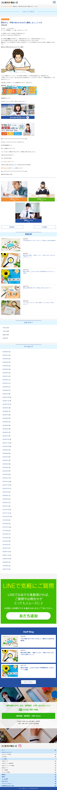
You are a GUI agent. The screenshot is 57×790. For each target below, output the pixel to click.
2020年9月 (6, 562)
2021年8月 (6, 523)
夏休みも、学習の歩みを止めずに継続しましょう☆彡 (21, 22)
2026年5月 (6, 362)
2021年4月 (6, 537)
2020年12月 (6, 551)
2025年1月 (6, 394)
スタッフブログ (5, 19)
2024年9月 (6, 408)
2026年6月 (6, 358)
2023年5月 (6, 464)
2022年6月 (6, 495)
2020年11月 (6, 555)
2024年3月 (6, 429)
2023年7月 (6, 457)
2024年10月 (6, 404)
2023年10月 (6, 446)
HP (2, 168)
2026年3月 (6, 369)
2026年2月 (6, 372)
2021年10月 (6, 516)
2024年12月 (6, 397)
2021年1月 (6, 548)
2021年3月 (6, 541)
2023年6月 (6, 460)
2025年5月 (6, 387)
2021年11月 (6, 513)
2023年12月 (6, 439)
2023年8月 (6, 453)
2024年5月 (6, 422)
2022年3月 (6, 499)
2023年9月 (6, 450)
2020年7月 (6, 569)
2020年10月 (6, 558)
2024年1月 (6, 436)
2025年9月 (6, 379)
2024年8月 (6, 411)
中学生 (4, 327)
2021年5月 (6, 534)
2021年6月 (6, 530)
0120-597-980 (30, 709)
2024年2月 (6, 432)
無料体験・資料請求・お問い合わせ (28, 716)
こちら (7, 161)
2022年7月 (6, 492)
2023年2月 (6, 474)
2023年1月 (6, 478)
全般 (4, 338)
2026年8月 (6, 351)
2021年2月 (6, 544)
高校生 (4, 334)
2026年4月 (6, 365)
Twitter (6, 168)
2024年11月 (6, 401)
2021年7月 (6, 527)
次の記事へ (45, 227)
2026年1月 (6, 376)
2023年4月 (6, 467)
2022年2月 (6, 502)
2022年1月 (6, 506)
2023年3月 (6, 471)
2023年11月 (6, 443)
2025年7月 (6, 383)
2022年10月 (6, 488)
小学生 (4, 331)
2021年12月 (6, 509)
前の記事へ (12, 227)
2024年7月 (6, 415)
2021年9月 (6, 520)
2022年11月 (6, 485)
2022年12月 (6, 481)
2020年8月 (6, 565)
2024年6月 (6, 418)
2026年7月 (6, 355)
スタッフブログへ (28, 682)
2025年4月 (6, 390)
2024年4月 (6, 425)
